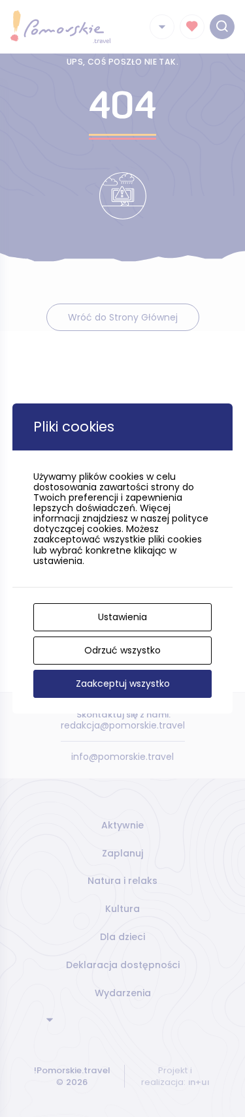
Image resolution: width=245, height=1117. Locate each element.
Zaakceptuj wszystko (123, 683)
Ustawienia (122, 616)
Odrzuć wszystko (122, 650)
